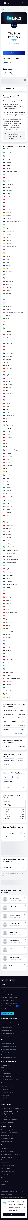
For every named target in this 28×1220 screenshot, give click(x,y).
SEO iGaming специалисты (9, 1092)
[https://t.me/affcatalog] (13, 980)
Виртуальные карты (7, 1135)
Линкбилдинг (5, 1160)
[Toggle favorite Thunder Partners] (25, 939)
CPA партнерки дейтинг (8, 1049)
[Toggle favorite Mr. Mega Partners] (25, 914)
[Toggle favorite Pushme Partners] (25, 956)
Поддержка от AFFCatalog (9, 997)
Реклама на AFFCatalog (10, 1006)
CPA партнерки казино (8, 1043)
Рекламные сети (6, 1168)
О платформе (4, 1191)
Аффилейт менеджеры (8, 1098)
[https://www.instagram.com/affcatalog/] (10, 980)
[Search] (22, 3)
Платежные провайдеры (8, 1130)
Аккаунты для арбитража (9, 1174)
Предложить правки (8, 876)
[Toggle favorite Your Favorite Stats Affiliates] (25, 922)
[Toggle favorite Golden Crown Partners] (25, 965)
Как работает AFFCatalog (9, 1003)
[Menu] (26, 3)
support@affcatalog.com (8, 994)
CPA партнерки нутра (7, 1052)
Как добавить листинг (8, 1009)
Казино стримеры (6, 1086)
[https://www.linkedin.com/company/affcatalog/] (2, 980)
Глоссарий (4, 1181)
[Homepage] (7, 3)
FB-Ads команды (6, 1076)
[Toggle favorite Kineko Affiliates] (25, 897)
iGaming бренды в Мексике (9, 1119)
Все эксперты (5, 1101)
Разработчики (5, 1162)
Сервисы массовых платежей (10, 1132)
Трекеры (4, 1148)
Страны (3, 1184)
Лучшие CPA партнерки (8, 1057)
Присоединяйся (8, 1013)
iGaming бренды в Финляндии (10, 1111)
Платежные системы (7, 1138)
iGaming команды (6, 1073)
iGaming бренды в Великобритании (12, 1108)
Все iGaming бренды (7, 1122)
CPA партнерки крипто (8, 1055)
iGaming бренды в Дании (8, 1114)
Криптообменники (7, 1141)
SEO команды (5, 1068)
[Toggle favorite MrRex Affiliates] (25, 931)
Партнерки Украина (7, 1027)
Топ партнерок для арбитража (10, 1036)
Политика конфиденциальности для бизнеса (13, 1197)
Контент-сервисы (6, 1157)
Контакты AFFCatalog (7, 1000)
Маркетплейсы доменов (8, 1171)
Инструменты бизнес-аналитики (11, 1154)
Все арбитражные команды (9, 1079)
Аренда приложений (7, 1151)
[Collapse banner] (25, 80)
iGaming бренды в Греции (9, 1116)
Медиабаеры (5, 1095)
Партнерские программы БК (10, 1025)
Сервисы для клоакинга (8, 1165)
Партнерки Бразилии (7, 1030)
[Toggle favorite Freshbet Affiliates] (25, 906)
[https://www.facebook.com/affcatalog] (6, 980)
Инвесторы (4, 1089)
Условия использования (16, 1191)
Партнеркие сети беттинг (9, 1046)
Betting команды (6, 1070)
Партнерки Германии (7, 1033)
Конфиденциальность (7, 1194)
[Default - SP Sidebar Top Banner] (14, 81)
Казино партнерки (7, 1022)
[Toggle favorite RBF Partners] (25, 948)
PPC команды (5, 1065)
